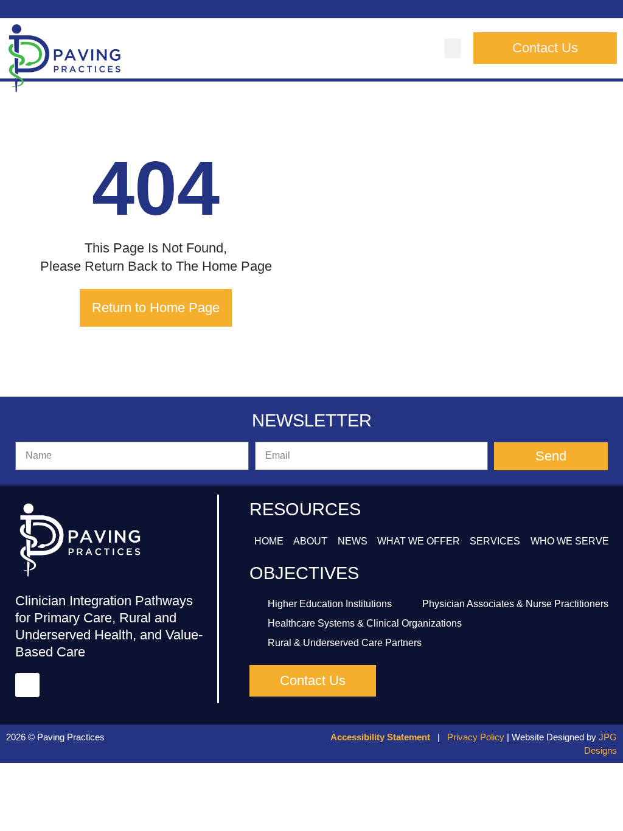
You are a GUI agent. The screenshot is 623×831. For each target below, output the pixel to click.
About (310, 541)
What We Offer (418, 541)
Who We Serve (570, 541)
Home (269, 541)
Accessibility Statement (380, 737)
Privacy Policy (475, 737)
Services (495, 541)
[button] (452, 48)
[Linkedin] (27, 685)
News (352, 541)
